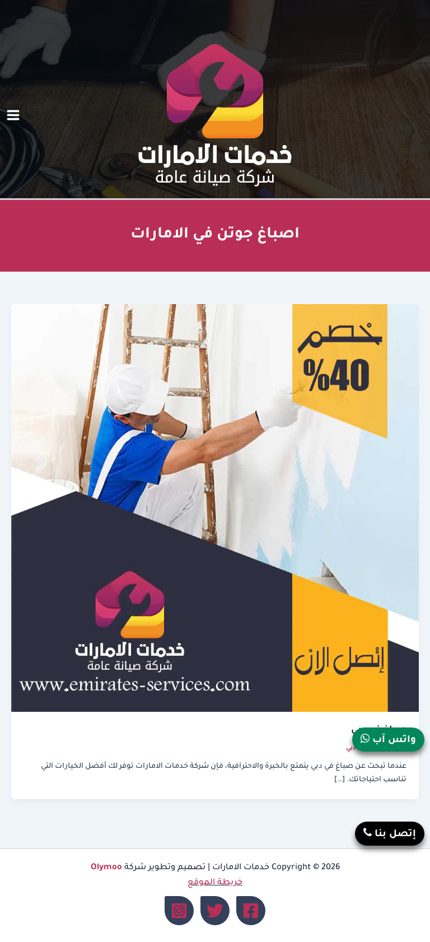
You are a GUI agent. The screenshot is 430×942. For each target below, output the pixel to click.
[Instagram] (179, 910)
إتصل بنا (394, 834)
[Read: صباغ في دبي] (215, 509)
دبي (351, 748)
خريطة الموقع (215, 883)
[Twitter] (215, 910)
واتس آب (393, 740)
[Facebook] (250, 910)
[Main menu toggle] (13, 115)
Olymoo (106, 868)
